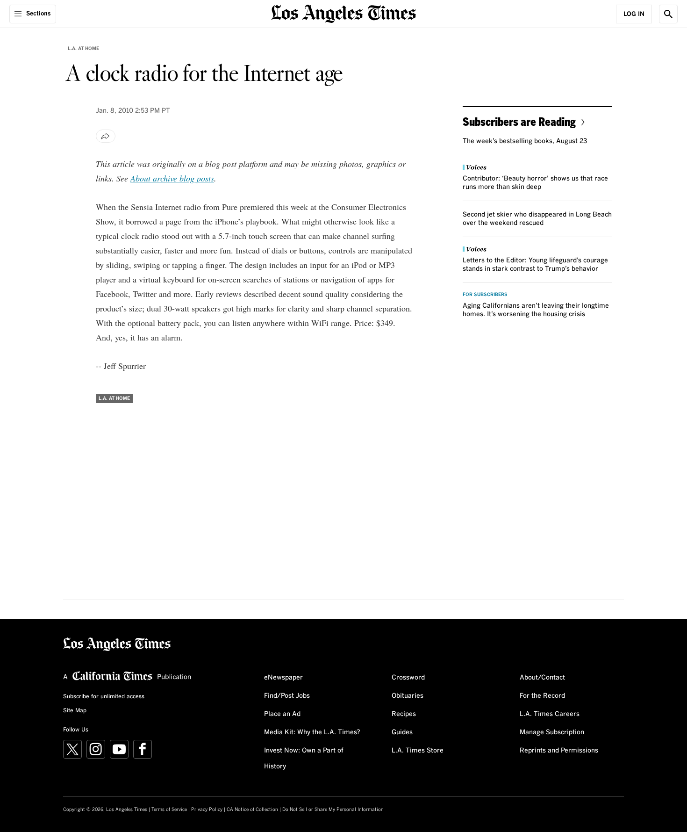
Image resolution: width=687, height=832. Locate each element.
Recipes (404, 714)
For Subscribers (485, 294)
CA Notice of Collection (252, 809)
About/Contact (542, 677)
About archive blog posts (172, 178)
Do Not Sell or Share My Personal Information (333, 809)
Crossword (408, 677)
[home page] (343, 13)
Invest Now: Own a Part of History (304, 758)
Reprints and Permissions (559, 750)
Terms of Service (169, 809)
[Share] (105, 136)
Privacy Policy (206, 809)
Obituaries (407, 696)
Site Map (74, 711)
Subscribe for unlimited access (103, 697)
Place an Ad (282, 714)
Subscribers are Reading (519, 121)
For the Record (542, 696)
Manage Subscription (552, 732)
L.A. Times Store (418, 750)
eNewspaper (283, 677)
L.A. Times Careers (550, 714)
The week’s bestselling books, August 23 (525, 141)
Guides (402, 732)
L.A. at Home (83, 48)
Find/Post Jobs (287, 696)
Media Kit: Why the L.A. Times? (312, 732)
